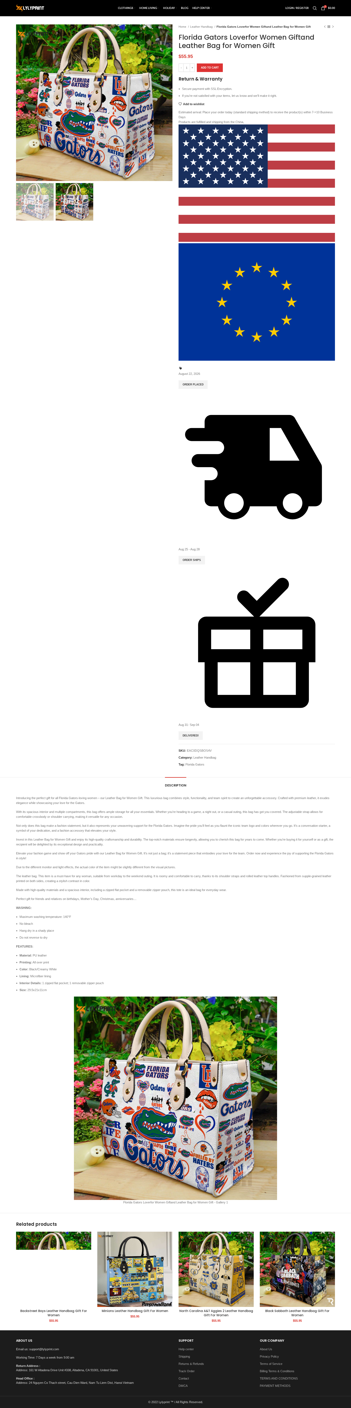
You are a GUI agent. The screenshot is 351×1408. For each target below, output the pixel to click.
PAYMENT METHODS (275, 1385)
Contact (184, 1378)
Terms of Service (271, 1363)
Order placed (193, 384)
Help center (186, 1349)
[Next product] (333, 27)
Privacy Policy (269, 1356)
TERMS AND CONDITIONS (279, 1378)
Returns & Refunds (191, 1363)
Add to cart (210, 67)
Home (183, 26)
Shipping (184, 1356)
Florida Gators (194, 764)
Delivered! (191, 735)
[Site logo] (30, 7)
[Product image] (53, 1269)
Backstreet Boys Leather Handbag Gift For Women (53, 1313)
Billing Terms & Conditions (277, 1371)
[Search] (315, 8)
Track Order (187, 1371)
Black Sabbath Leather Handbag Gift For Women (297, 1313)
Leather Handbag (201, 26)
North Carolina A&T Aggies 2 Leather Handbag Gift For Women (216, 1313)
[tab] (175, 783)
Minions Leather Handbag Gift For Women (135, 1311)
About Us (266, 1349)
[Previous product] (325, 27)
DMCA (183, 1385)
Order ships (192, 560)
